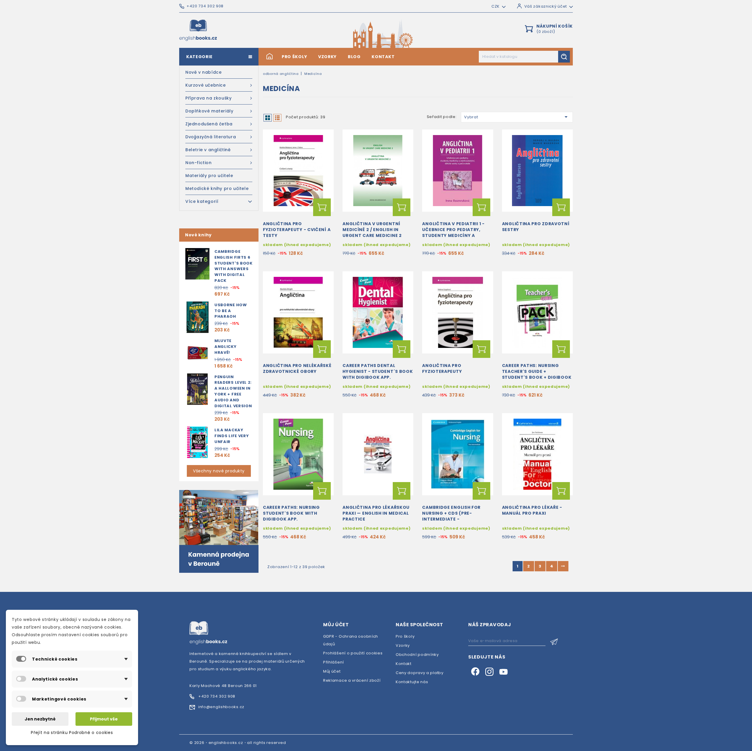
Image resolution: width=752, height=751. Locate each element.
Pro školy (294, 57)
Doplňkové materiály (209, 111)
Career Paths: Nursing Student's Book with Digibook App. (291, 513)
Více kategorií (201, 201)
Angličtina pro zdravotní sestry (536, 227)
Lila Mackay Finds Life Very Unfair (231, 435)
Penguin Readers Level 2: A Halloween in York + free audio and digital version (233, 391)
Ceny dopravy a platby (420, 673)
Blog (354, 57)
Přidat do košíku (322, 207)
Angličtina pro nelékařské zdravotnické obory (297, 368)
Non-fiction (198, 163)
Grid (268, 117)
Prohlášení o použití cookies (353, 653)
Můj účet (332, 671)
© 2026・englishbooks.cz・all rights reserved (237, 742)
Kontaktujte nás (412, 682)
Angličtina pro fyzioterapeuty (442, 368)
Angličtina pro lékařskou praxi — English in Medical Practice (376, 513)
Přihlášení (333, 662)
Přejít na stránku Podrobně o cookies (72, 732)
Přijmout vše (104, 719)
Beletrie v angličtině (208, 150)
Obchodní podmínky (417, 654)
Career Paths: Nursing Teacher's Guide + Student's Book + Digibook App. (537, 374)
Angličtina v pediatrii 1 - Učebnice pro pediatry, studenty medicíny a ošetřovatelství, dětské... (456, 232)
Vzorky (327, 57)
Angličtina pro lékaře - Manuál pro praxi (532, 510)
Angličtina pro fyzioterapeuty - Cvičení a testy (296, 229)
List (277, 117)
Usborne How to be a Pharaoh (230, 310)
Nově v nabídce (203, 72)
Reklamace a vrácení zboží (352, 680)
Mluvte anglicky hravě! (225, 346)
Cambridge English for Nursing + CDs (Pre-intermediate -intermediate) (451, 516)
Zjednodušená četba (209, 124)
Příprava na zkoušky (208, 98)
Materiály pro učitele (209, 176)
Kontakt (383, 57)
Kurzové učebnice (205, 85)
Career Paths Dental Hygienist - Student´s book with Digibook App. (378, 371)
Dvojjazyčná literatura (210, 137)
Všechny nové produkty (219, 471)
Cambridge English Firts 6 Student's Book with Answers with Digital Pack (233, 266)
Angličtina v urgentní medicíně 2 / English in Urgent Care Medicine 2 (372, 229)
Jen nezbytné (40, 719)
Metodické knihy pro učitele (217, 188)
